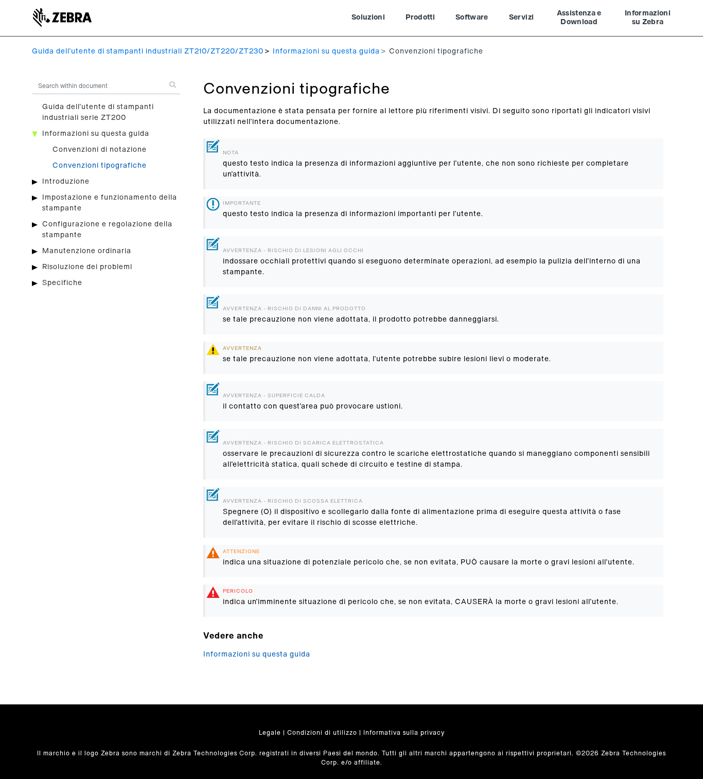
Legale (270, 733)
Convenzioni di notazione (99, 149)
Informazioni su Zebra (648, 18)
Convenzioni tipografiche (99, 165)
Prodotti (420, 17)
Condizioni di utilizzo (322, 733)
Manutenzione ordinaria (86, 251)
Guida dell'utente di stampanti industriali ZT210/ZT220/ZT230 (147, 51)
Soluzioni (368, 17)
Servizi (521, 17)
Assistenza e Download (579, 18)
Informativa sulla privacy (404, 733)
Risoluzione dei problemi (87, 267)
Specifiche (62, 283)
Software (471, 17)
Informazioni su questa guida (326, 51)
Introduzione (66, 181)
